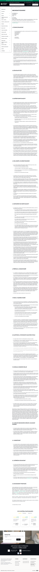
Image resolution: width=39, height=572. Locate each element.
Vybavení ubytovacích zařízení (5, 18)
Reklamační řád (36, 2)
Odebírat (18, 539)
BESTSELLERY (3, 9)
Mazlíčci (3, 48)
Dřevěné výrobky (4, 44)
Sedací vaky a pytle (4, 34)
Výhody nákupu (17, 565)
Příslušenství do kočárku (5, 36)
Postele (3, 13)
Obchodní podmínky (28, 2)
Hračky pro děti (4, 32)
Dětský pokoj (3, 40)
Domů (13, 7)
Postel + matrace (4, 19)
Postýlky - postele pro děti (5, 21)
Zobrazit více (30, 513)
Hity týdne (3, 11)
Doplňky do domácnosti (5, 46)
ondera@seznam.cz (29, 478)
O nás (24, 2)
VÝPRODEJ (3, 50)
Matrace (3, 15)
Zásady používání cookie (26, 562)
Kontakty (33, 2)
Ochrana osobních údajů (26, 561)
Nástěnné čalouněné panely (4, 42)
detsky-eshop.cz (5, 570)
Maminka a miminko (4, 38)
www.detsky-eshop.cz (15, 22)
